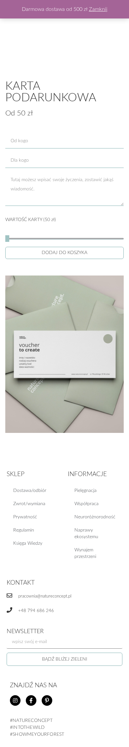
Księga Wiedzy (27, 543)
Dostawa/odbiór (29, 490)
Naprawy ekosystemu (86, 533)
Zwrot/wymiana (29, 504)
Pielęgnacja (85, 490)
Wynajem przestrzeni (85, 553)
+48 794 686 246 (36, 611)
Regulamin (23, 530)
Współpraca (86, 504)
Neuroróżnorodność (94, 517)
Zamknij (98, 9)
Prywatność (25, 517)
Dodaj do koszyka (64, 252)
